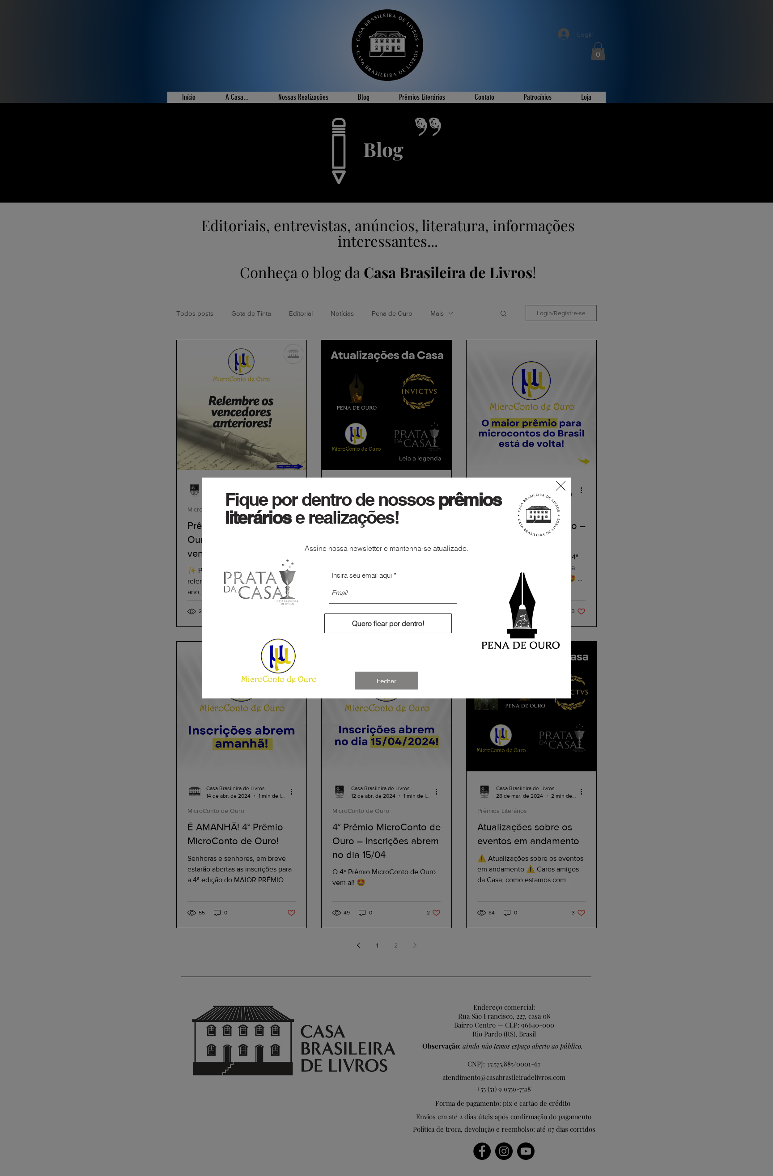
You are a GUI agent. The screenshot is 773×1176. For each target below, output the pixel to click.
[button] (561, 486)
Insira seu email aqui (361, 575)
